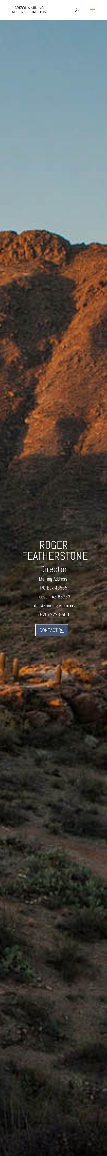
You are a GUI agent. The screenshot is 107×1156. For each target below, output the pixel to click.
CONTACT (48, 630)
